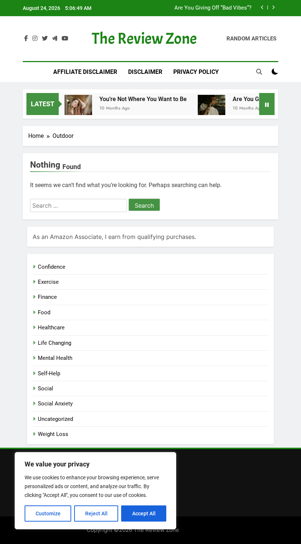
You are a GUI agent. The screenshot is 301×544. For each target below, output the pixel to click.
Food (44, 312)
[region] (95, 490)
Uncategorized (55, 419)
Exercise (48, 282)
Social (45, 388)
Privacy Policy (196, 71)
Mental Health (55, 358)
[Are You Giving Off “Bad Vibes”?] (207, 108)
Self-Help (49, 373)
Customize (48, 513)
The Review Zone (144, 39)
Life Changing (54, 343)
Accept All (144, 513)
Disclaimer (145, 71)
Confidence (51, 267)
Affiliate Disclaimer (85, 71)
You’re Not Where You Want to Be (139, 99)
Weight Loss (53, 434)
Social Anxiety (55, 403)
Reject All (96, 513)
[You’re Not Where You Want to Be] (74, 108)
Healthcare (51, 327)
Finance (47, 297)
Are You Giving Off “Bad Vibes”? (212, 8)
